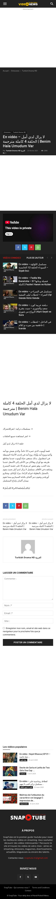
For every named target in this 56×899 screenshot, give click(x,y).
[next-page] (51, 258)
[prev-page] (47, 258)
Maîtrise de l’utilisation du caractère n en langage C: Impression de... (32, 798)
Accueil (6, 71)
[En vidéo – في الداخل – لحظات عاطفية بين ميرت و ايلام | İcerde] (10, 325)
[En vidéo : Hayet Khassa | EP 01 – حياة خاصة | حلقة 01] (10, 758)
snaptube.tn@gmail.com (36, 858)
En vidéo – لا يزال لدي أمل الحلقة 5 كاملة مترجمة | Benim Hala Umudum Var (41, 526)
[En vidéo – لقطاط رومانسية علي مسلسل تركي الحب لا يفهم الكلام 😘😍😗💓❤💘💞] (10, 785)
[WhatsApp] (38, 247)
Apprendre (24, 804)
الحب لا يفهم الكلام (26, 787)
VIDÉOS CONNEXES (12, 258)
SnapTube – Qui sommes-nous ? (16, 887)
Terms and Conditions (41, 887)
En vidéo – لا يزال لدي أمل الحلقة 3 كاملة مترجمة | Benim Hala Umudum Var (15, 526)
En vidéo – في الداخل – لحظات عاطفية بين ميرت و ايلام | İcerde (35, 325)
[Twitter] (25, 247)
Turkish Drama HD (29, 71)
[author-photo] (28, 553)
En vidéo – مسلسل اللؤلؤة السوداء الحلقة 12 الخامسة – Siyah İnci (33, 267)
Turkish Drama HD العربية (15, 151)
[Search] (52, 4)
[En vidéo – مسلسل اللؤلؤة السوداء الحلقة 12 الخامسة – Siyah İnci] (10, 267)
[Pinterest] (31, 247)
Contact (28, 890)
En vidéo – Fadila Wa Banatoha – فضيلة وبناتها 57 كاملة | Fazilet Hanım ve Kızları (35, 281)
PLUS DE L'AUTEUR (35, 258)
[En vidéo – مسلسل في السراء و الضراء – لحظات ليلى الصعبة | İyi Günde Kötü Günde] (10, 295)
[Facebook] (18, 247)
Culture (22, 774)
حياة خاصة (23, 760)
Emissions (15, 71)
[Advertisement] (28, 38)
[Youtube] (36, 877)
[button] (4, 4)
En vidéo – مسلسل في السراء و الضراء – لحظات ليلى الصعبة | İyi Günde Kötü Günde (35, 294)
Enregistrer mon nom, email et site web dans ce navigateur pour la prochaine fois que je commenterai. (26, 631)
